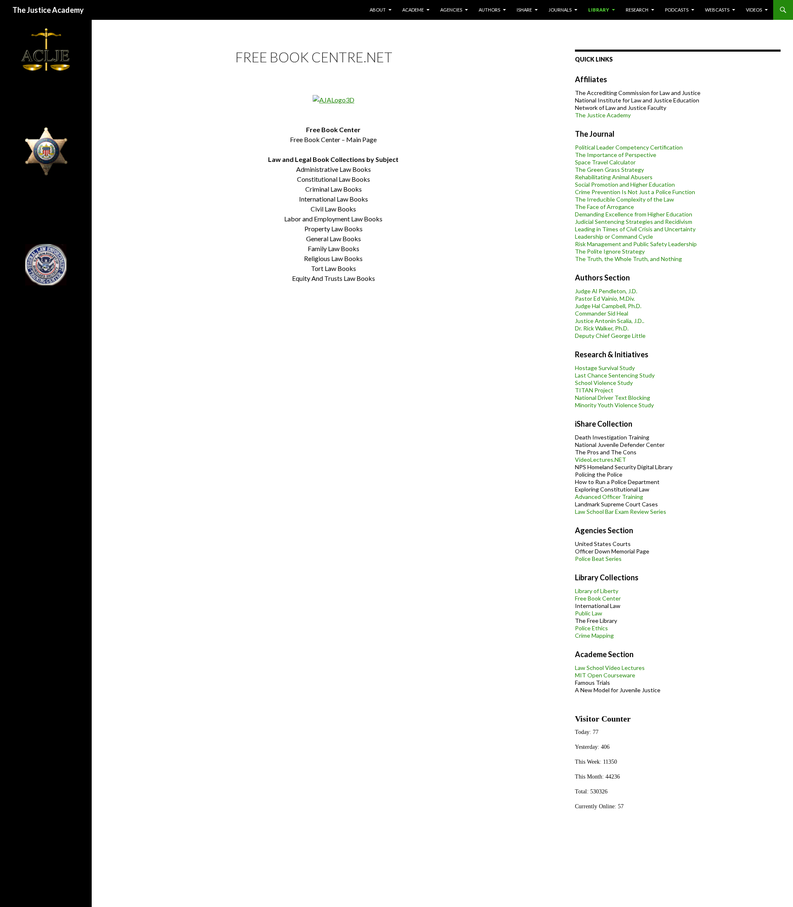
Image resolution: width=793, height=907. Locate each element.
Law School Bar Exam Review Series (620, 511)
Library (598, 9)
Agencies (451, 9)
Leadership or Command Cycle (614, 236)
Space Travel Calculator (605, 162)
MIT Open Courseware (605, 675)
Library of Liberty (596, 590)
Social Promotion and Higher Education (625, 184)
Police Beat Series (598, 558)
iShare (524, 9)
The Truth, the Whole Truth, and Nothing (628, 258)
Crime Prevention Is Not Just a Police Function (635, 191)
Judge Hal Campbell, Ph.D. (608, 305)
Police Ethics (591, 628)
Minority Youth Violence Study (614, 404)
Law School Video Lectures (610, 667)
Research (637, 9)
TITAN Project (594, 390)
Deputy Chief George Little (610, 335)
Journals (560, 9)
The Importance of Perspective (615, 154)
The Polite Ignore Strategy (610, 251)
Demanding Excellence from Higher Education (633, 214)
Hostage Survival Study (605, 367)
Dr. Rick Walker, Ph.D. (602, 328)
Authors (489, 9)
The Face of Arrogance (604, 206)
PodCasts (677, 9)
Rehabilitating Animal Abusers (614, 176)
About (378, 9)
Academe (413, 9)
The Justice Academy (48, 9)
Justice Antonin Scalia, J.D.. (609, 320)
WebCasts (717, 9)
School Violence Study (604, 382)
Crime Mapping (594, 635)
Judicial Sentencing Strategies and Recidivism (633, 221)
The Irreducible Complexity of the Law (624, 199)
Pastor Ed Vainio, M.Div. (605, 298)
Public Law (588, 613)
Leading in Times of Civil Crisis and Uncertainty (635, 229)
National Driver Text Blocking (612, 397)
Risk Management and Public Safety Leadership (636, 243)
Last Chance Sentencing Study (615, 375)
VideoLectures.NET (600, 459)
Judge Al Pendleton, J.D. (606, 290)
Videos (754, 9)
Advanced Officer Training (609, 496)
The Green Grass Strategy (609, 169)
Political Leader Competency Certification (629, 147)
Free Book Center (598, 598)
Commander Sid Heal (601, 313)
